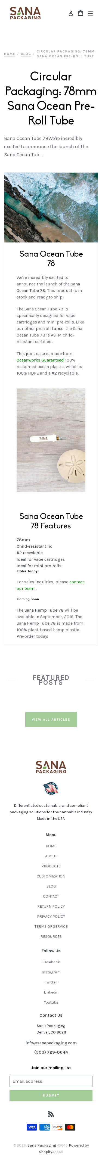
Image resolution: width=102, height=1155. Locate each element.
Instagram (51, 972)
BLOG (51, 886)
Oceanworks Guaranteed (40, 360)
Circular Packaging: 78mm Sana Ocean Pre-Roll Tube (66, 53)
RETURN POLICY (51, 906)
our (20, 588)
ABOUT (51, 856)
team (29, 588)
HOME (51, 846)
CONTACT (51, 896)
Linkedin (51, 992)
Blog (26, 54)
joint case (35, 353)
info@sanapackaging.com (51, 1042)
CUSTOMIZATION (51, 876)
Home (10, 54)
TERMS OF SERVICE (51, 926)
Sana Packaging (42, 1145)
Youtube (51, 1002)
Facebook (51, 962)
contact (76, 581)
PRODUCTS (51, 866)
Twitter (51, 982)
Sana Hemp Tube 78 (44, 610)
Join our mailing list (51, 1067)
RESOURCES (51, 936)
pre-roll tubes (49, 328)
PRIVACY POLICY (51, 916)
